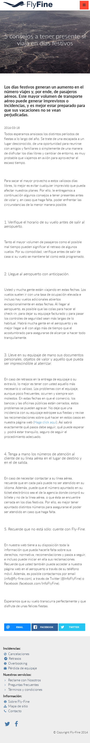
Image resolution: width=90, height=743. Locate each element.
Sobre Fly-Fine (19, 701)
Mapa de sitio (18, 706)
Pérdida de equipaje (22, 668)
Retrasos (15, 658)
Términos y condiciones (25, 689)
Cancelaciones (18, 654)
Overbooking (17, 663)
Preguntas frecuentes (23, 685)
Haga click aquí (45, 422)
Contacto (15, 711)
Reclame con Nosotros (24, 680)
